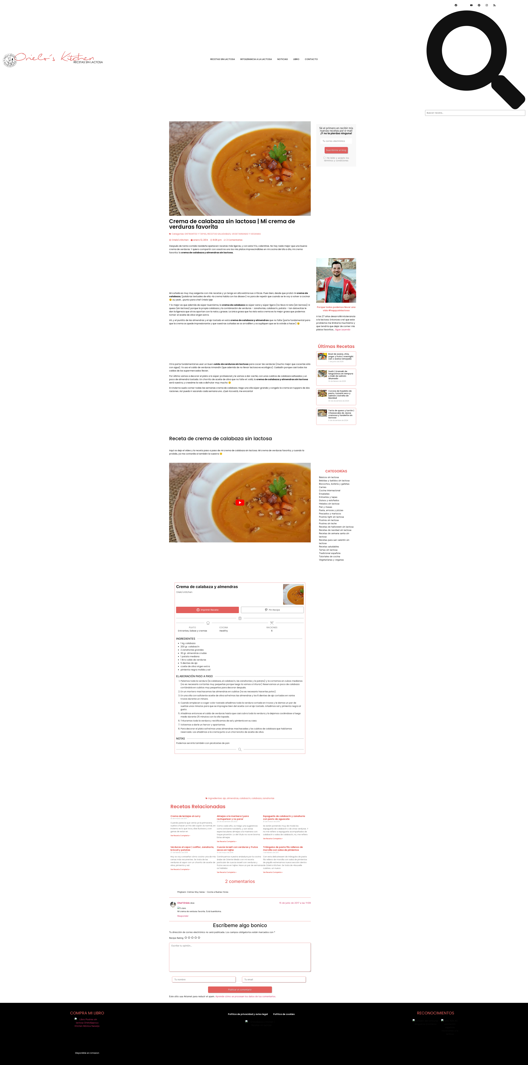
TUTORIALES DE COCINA (329, 556)
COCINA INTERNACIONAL (329, 490)
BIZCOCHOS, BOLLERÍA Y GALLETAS (334, 483)
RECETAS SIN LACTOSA (222, 59)
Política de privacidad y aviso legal (248, 1014)
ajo (224, 798)
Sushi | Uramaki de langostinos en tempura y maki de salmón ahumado (340, 375)
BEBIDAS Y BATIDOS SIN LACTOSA (334, 480)
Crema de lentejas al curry (185, 816)
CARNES (322, 487)
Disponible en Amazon (87, 1053)
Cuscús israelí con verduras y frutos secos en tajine (237, 849)
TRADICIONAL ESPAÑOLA (329, 553)
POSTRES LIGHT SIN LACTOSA (331, 516)
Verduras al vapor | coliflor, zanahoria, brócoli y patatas (192, 849)
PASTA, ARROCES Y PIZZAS (331, 510)
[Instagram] (486, 5)
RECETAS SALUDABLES (219, 233)
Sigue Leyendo (342, 329)
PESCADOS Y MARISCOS (330, 513)
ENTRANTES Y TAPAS (195, 233)
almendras (233, 798)
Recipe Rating (176, 938)
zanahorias (268, 798)
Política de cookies (284, 1014)
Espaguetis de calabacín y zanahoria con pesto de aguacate (284, 818)
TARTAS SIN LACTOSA (328, 549)
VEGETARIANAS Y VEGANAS (246, 233)
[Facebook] (455, 5)
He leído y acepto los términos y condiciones (336, 159)
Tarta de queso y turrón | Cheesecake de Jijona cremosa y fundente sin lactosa (341, 414)
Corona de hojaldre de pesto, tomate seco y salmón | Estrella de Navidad (340, 395)
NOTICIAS (282, 59)
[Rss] (494, 5)
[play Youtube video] (240, 502)
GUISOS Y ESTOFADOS (329, 500)
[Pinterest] (479, 5)
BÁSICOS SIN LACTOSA (329, 477)
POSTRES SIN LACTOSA (329, 520)
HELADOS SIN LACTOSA (329, 503)
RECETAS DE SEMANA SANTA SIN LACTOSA (334, 535)
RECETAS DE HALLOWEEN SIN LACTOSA (336, 526)
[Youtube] (471, 5)
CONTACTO (311, 59)
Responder (183, 916)
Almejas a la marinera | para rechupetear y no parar (233, 818)
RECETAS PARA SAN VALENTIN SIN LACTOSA (334, 542)
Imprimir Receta (209, 609)
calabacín (245, 798)
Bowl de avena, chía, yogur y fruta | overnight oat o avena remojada (340, 356)
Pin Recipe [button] (274, 609)
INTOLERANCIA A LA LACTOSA (256, 59)
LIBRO (296, 59)
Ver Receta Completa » (180, 835)
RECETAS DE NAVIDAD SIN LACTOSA (335, 530)
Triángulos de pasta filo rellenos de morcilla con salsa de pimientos (283, 849)
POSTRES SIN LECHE (328, 523)
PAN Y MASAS (325, 507)
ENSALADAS (324, 493)
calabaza (256, 798)
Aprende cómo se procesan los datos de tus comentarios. (245, 996)
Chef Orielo (183, 902)
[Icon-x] (463, 5)
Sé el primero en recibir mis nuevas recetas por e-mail (336, 131)
